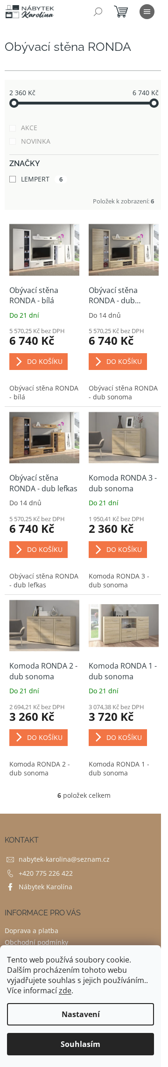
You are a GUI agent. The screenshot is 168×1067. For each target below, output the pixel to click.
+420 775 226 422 (46, 873)
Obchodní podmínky (36, 942)
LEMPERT (42, 178)
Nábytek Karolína (45, 886)
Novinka (35, 141)
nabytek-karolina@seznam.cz (64, 859)
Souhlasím (80, 1044)
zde (65, 990)
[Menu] (147, 11)
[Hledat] (98, 11)
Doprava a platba (31, 930)
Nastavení (81, 1014)
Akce (29, 127)
